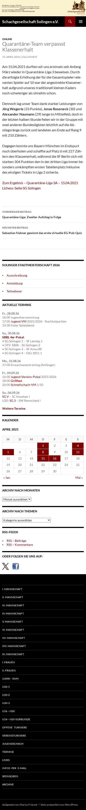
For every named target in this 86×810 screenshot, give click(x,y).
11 (78, 452)
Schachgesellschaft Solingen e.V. (30, 21)
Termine (8, 751)
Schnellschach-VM (23, 385)
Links (5, 760)
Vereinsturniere (14, 735)
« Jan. (7, 477)
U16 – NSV (8, 711)
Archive (8, 784)
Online (7, 39)
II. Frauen (9, 670)
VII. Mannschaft (13, 638)
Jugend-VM (18, 321)
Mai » (79, 477)
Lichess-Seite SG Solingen (21, 188)
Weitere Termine (13, 408)
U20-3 (6, 703)
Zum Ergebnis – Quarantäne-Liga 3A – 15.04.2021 (40, 183)
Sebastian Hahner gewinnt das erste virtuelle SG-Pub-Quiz (42, 230)
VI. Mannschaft (13, 629)
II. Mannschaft (12, 597)
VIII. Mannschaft (14, 646)
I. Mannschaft (12, 589)
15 (43, 458)
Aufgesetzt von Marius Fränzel (19, 804)
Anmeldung (14, 283)
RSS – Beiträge (16, 540)
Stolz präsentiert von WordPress (59, 804)
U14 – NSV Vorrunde (16, 719)
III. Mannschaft (13, 605)
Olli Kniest (29, 57)
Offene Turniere (14, 727)
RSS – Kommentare (20, 544)
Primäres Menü (80, 21)
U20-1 (6, 686)
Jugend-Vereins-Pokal (26, 377)
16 (54, 458)
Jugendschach (12, 743)
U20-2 (6, 694)
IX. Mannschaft (13, 654)
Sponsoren (10, 776)
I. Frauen (8, 662)
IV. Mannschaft (13, 613)
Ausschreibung (17, 275)
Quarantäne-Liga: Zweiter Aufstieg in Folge (31, 214)
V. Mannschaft (12, 621)
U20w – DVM (10, 678)
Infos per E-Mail (14, 768)
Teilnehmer (14, 291)
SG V (5, 396)
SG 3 (12, 400)
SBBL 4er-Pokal (13, 337)
